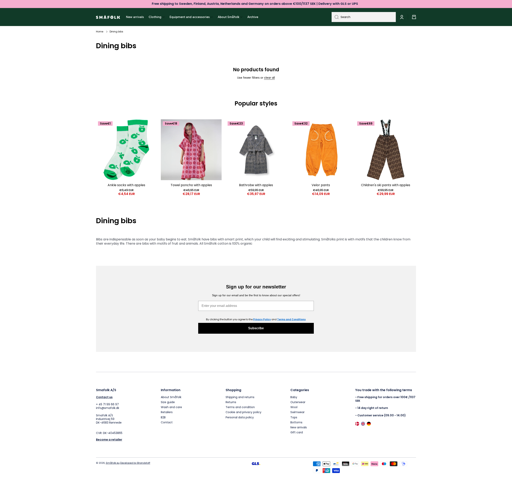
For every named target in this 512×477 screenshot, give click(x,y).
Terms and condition (240, 407)
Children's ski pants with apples (385, 185)
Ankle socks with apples (126, 185)
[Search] (335, 17)
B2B (163, 417)
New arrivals (298, 427)
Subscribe (256, 328)
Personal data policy (240, 417)
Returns (231, 402)
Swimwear (297, 412)
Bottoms (296, 422)
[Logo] (108, 17)
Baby (293, 397)
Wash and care (171, 407)
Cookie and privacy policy (243, 412)
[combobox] (364, 17)
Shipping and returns (240, 397)
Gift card (296, 432)
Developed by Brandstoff (135, 463)
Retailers (167, 412)
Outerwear (297, 402)
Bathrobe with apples (256, 185)
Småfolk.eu (113, 463)
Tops (293, 417)
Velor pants (321, 185)
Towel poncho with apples (191, 185)
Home (99, 31)
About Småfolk (171, 397)
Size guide (168, 402)
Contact (167, 422)
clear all (269, 77)
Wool (293, 407)
